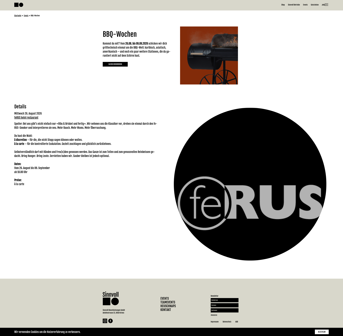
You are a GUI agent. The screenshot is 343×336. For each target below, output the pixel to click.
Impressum (215, 322)
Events (305, 5)
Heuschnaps (168, 306)
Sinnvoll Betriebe (294, 5)
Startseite (17, 15)
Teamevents (167, 302)
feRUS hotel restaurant (26, 117)
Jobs (323, 5)
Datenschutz (227, 322)
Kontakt (165, 310)
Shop (283, 5)
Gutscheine (315, 5)
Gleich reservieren (115, 64)
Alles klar (321, 332)
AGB (236, 322)
